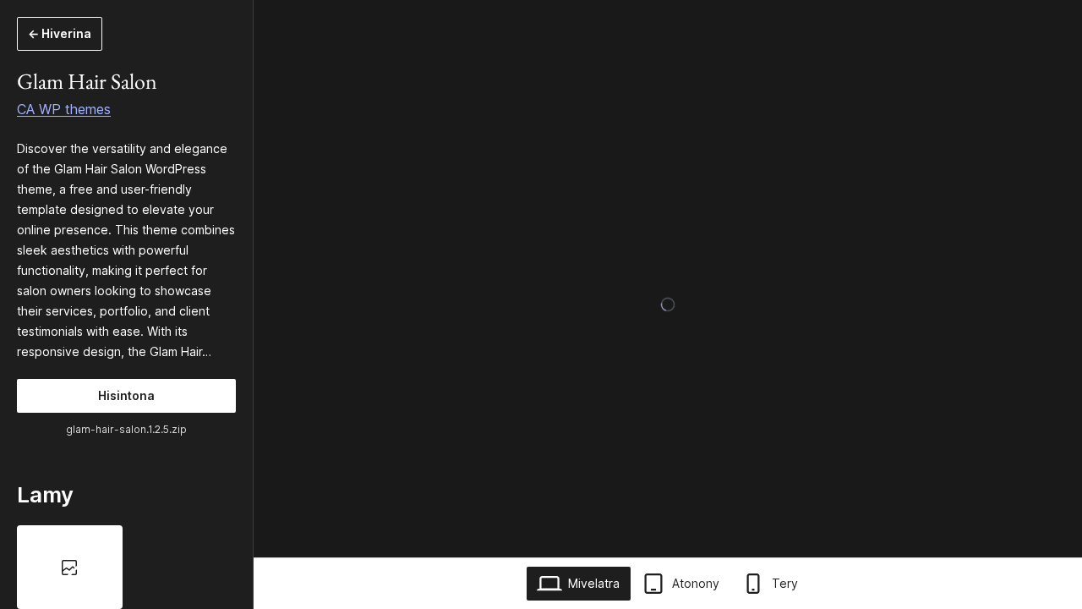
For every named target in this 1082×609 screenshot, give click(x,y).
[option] (70, 566)
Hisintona (126, 395)
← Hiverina (59, 33)
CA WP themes (64, 109)
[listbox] (126, 566)
